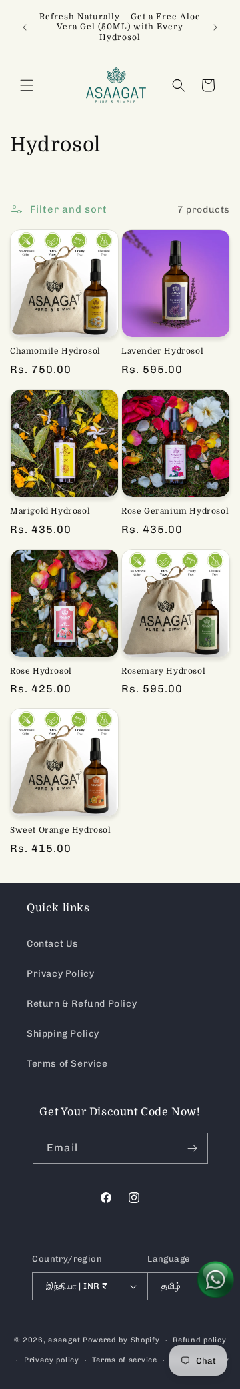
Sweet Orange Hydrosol (60, 830)
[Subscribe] (192, 1148)
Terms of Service (67, 1063)
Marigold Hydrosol (50, 511)
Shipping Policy (63, 1033)
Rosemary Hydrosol (163, 671)
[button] (26, 85)
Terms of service (124, 1360)
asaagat (64, 1340)
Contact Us (53, 943)
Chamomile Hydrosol (55, 351)
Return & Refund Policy (82, 1003)
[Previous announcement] (24, 27)
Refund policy (199, 1340)
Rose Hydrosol (41, 671)
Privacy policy (51, 1360)
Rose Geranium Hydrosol (175, 511)
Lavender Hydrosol (162, 351)
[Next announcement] (215, 27)
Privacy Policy (60, 973)
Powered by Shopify (121, 1340)
